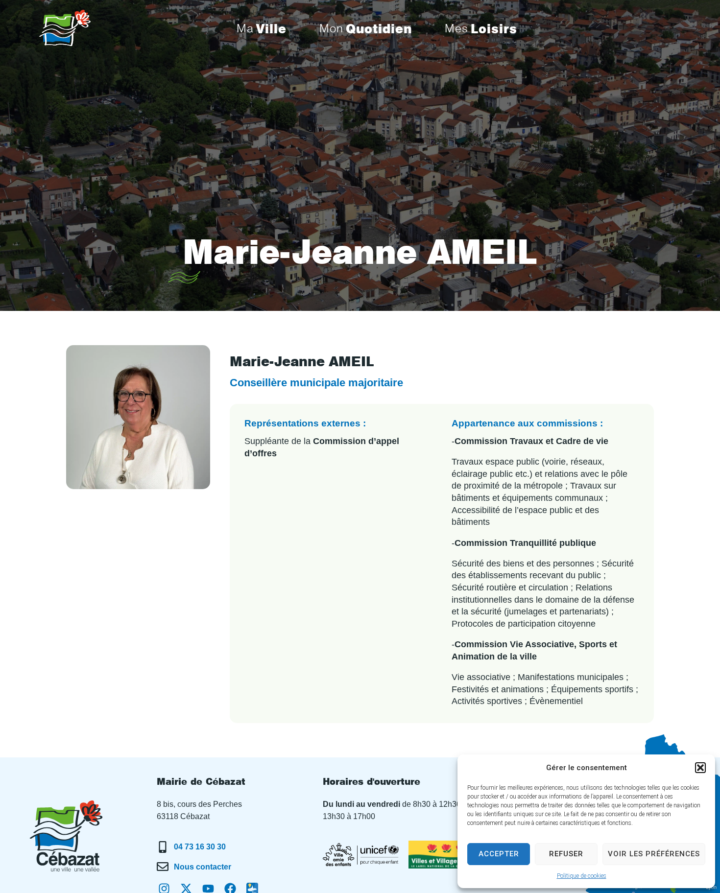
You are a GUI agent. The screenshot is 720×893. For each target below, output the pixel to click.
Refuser (566, 853)
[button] (700, 768)
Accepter (499, 853)
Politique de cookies (581, 875)
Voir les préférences (654, 853)
